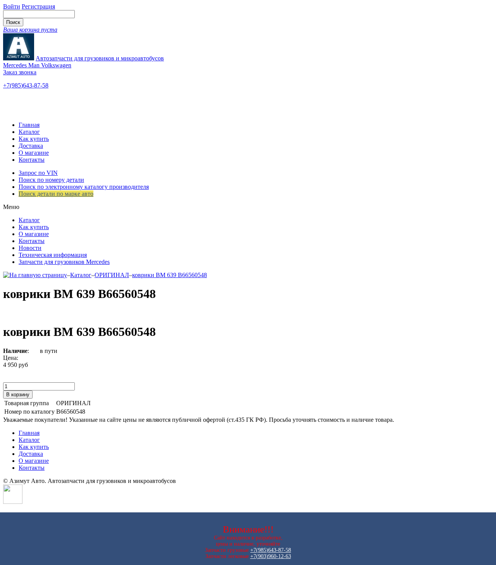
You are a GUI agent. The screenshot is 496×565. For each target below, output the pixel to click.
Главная (29, 125)
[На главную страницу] (35, 275)
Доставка (31, 145)
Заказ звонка (19, 72)
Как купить (34, 138)
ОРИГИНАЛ (112, 275)
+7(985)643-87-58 (25, 85)
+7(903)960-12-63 (270, 556)
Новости (30, 248)
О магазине (34, 152)
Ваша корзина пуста (30, 29)
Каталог (29, 131)
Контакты (32, 159)
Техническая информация (53, 255)
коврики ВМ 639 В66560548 (169, 275)
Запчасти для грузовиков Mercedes (64, 262)
